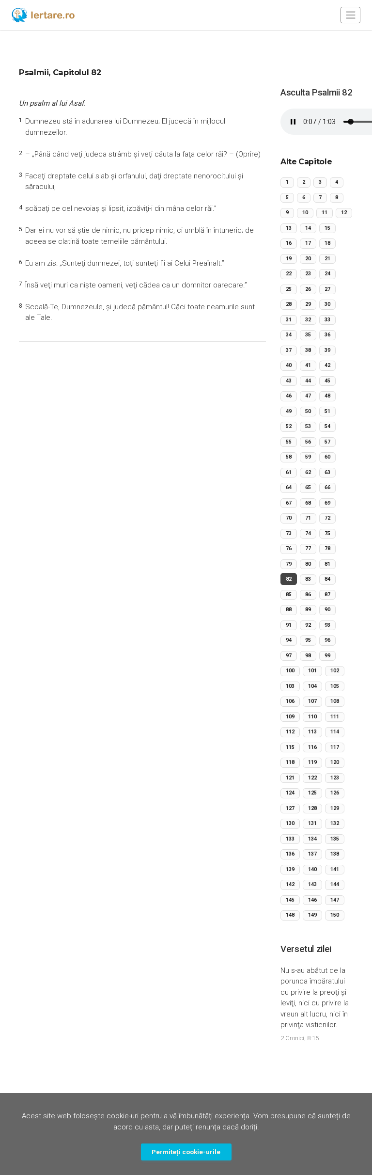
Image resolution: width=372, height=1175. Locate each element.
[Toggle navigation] (350, 15)
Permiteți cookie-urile (186, 1152)
